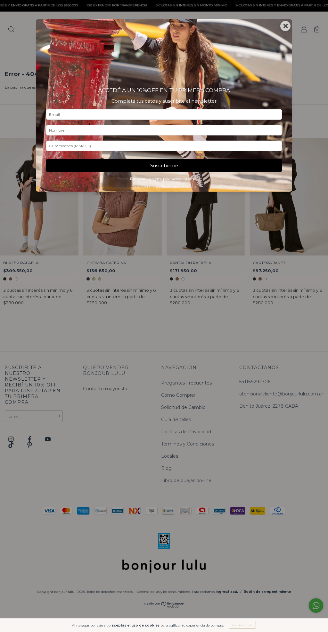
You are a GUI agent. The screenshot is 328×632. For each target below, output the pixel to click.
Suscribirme (164, 166)
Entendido (242, 625)
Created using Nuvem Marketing (164, 186)
